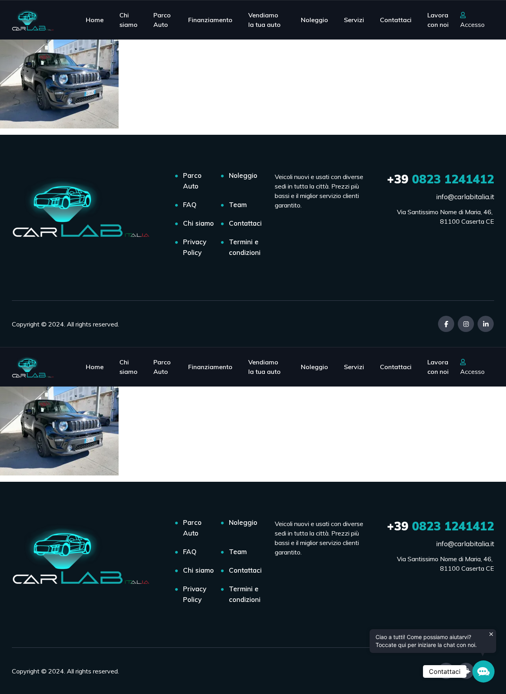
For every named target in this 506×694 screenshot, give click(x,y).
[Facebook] (446, 324)
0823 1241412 (440, 179)
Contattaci (396, 20)
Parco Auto (162, 19)
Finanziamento (210, 20)
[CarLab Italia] (34, 20)
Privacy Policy (194, 247)
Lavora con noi (438, 19)
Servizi (354, 20)
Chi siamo (128, 19)
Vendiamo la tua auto (264, 19)
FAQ (189, 204)
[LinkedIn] (486, 324)
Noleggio (314, 20)
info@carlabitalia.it (465, 196)
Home (95, 20)
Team (238, 204)
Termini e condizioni (245, 247)
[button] (483, 671)
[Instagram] (466, 324)
